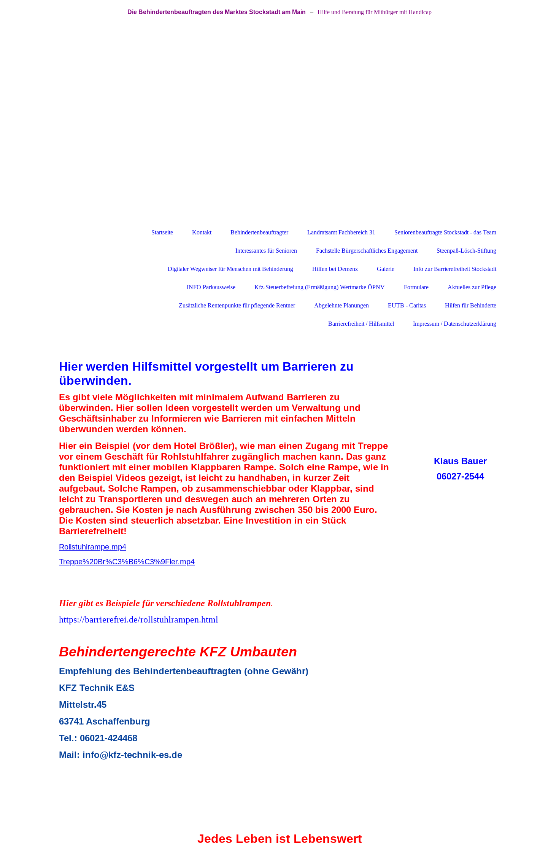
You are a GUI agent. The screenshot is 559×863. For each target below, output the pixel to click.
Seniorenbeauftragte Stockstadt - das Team (445, 232)
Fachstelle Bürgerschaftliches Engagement (367, 250)
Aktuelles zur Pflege (472, 287)
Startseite (162, 232)
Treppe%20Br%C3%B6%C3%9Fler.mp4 (127, 561)
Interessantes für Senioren (266, 250)
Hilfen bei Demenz (335, 269)
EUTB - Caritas (407, 305)
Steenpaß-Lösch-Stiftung (466, 250)
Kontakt (201, 232)
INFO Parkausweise (211, 287)
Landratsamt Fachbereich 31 (341, 232)
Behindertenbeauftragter (259, 232)
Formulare (416, 287)
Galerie (385, 269)
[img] (279, 123)
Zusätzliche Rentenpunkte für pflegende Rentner (237, 305)
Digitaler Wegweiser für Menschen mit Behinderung (230, 269)
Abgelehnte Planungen (341, 305)
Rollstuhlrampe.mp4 (92, 547)
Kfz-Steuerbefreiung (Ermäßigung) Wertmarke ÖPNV (319, 287)
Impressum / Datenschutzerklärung (454, 323)
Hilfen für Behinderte (470, 305)
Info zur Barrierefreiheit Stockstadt (454, 269)
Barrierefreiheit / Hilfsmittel (361, 323)
